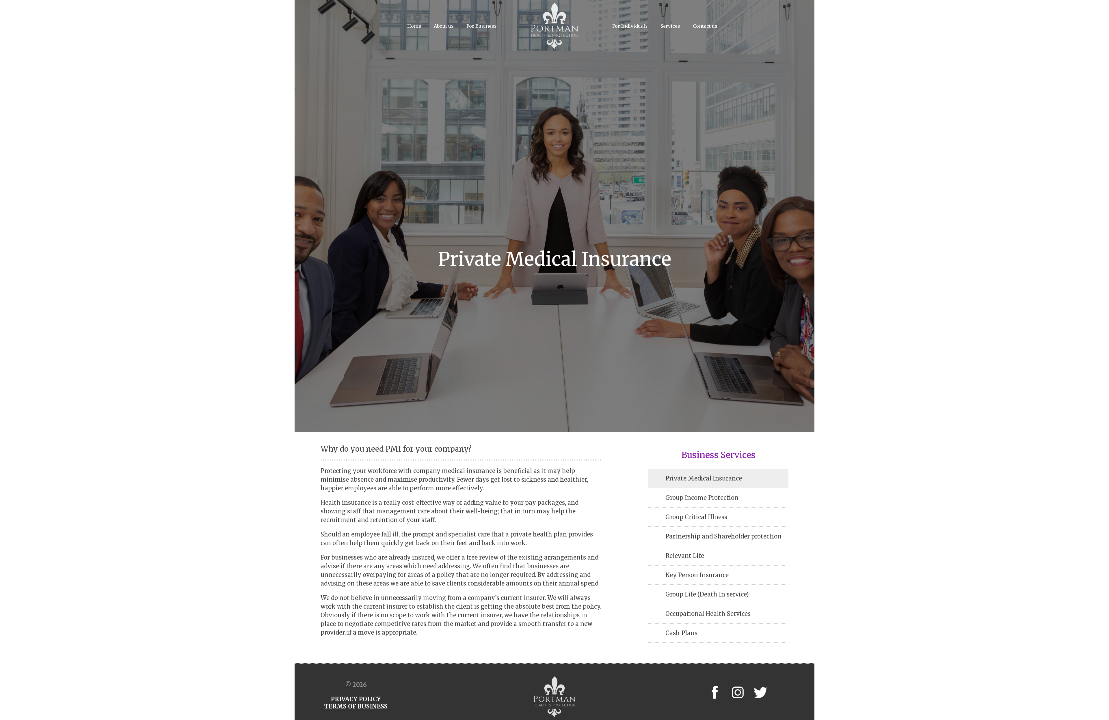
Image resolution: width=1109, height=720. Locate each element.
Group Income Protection (701, 497)
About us (444, 26)
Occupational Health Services (708, 613)
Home (414, 26)
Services (670, 26)
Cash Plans (681, 633)
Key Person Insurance (697, 575)
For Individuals (630, 26)
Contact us (705, 26)
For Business (481, 26)
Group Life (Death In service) (707, 594)
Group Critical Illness (696, 517)
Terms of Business (356, 706)
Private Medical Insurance (703, 478)
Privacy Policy (356, 699)
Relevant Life (684, 555)
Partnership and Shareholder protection (723, 536)
